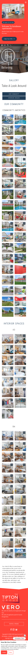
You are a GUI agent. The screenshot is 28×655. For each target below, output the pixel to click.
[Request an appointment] (7, 45)
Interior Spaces (14, 98)
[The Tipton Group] (11, 598)
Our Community (14, 94)
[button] (7, 119)
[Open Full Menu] (25, 45)
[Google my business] (16, 629)
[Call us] (10, 45)
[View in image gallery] (24, 116)
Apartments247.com (20, 634)
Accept (4, 652)
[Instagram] (13, 629)
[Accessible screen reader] (2, 45)
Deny (10, 652)
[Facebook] (11, 629)
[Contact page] (4, 45)
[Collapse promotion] (25, 2)
